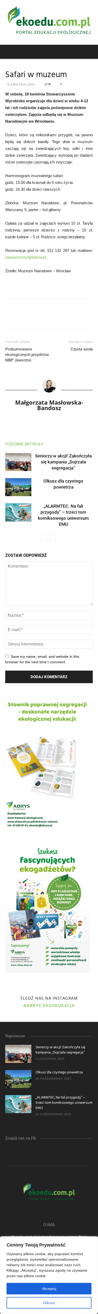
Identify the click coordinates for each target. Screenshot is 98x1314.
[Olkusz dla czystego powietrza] (18, 487)
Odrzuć (49, 1303)
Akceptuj (49, 1289)
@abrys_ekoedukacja (49, 1005)
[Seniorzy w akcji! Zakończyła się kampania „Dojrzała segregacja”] (18, 462)
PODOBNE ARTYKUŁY (24, 444)
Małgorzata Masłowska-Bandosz (49, 405)
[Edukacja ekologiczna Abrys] (49, 22)
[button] (90, 52)
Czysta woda (82, 349)
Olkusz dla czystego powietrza (59, 1072)
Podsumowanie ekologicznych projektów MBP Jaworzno (27, 355)
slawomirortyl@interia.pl (25, 257)
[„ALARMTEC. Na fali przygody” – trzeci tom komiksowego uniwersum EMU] (18, 512)
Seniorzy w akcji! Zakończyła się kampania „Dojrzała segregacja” (63, 462)
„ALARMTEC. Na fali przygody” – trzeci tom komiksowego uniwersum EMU (64, 1103)
